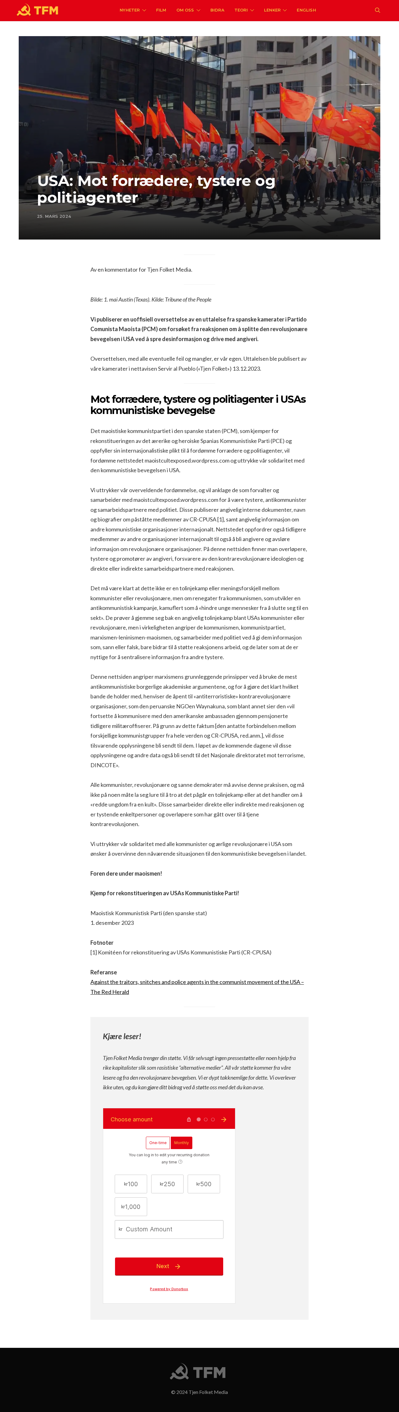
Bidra (217, 9)
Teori (241, 9)
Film (161, 9)
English (306, 9)
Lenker (272, 9)
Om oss (185, 9)
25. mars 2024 (54, 216)
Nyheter (130, 9)
